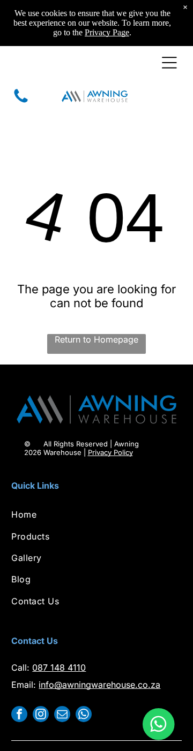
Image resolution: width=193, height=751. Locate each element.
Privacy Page (107, 32)
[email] (62, 715)
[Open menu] (169, 63)
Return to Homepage (96, 339)
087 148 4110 (59, 667)
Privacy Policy (110, 452)
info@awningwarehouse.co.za (99, 684)
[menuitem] (96, 514)
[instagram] (41, 715)
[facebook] (19, 715)
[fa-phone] (20, 101)
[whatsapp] (84, 715)
